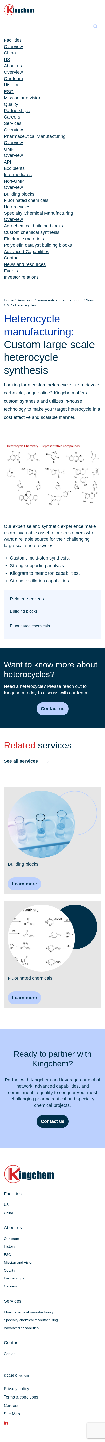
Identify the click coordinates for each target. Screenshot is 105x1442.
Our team (13, 78)
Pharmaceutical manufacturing (58, 300)
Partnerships (17, 110)
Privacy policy (16, 1389)
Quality (11, 104)
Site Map (12, 1414)
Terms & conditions (21, 1397)
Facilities (13, 40)
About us (13, 65)
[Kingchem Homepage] (19, 10)
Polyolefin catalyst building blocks (38, 245)
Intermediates (18, 174)
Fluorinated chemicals (26, 200)
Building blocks (19, 194)
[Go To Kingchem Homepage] (29, 1174)
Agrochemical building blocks (33, 225)
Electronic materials (24, 238)
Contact (12, 257)
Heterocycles (17, 206)
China (10, 52)
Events (11, 270)
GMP (9, 149)
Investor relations (21, 277)
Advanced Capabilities (26, 251)
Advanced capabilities (21, 1328)
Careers (12, 117)
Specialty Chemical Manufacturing (38, 213)
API (7, 162)
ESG (9, 91)
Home (9, 300)
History (11, 84)
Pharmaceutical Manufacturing (35, 136)
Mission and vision (22, 97)
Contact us (52, 708)
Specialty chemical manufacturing (31, 1320)
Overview (13, 46)
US (7, 59)
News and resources (25, 264)
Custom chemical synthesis (31, 232)
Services (12, 123)
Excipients (14, 168)
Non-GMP (14, 181)
